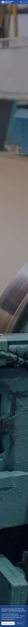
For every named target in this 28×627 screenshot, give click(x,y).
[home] (7, 2)
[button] (21, 2)
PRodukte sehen (8, 623)
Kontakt (19, 623)
